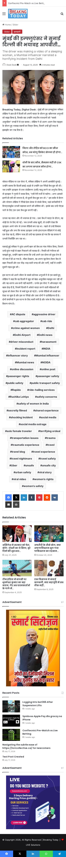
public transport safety (45, 383)
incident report (25, 348)
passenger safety (48, 376)
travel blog (18, 451)
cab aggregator (24, 321)
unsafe (29, 465)
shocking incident (22, 417)
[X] (16, 497)
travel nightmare (21, 458)
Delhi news (45, 334)
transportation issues (25, 438)
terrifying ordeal (50, 431)
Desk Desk (11, 65)
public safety (15, 383)
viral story (45, 472)
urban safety (23, 472)
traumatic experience (25, 444)
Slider (15, 24)
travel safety (48, 458)
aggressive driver (44, 314)
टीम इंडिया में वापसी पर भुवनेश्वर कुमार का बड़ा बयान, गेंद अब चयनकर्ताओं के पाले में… (16, 584)
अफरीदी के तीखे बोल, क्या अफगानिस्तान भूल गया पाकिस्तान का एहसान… (47, 548)
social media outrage (33, 424)
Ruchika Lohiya (19, 396)
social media (48, 417)
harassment (48, 341)
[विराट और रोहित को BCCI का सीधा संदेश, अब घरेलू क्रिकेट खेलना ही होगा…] (11, 152)
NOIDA (46, 362)
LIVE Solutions (33, 845)
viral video (19, 479)
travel (50, 444)
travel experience (44, 451)
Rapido (16, 389)
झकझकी (17, 31)
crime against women (26, 328)
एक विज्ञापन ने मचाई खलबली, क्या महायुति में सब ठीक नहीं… (48, 582)
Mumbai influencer (47, 355)
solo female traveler (19, 431)
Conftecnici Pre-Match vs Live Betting (27, 3)
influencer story (18, 355)
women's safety (33, 486)
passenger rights (18, 376)
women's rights (44, 479)
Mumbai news (25, 362)
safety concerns (47, 396)
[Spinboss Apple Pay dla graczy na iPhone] (11, 721)
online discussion (22, 369)
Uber (14, 465)
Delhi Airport (22, 334)
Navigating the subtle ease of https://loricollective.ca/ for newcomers (26, 746)
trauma (50, 438)
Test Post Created (13, 756)
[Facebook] (8, 497)
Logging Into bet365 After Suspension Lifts (37, 703)
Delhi (51, 328)
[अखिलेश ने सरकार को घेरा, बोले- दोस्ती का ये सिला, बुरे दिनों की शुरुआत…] (17, 533)
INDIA (46, 348)
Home (7, 24)
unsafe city (49, 465)
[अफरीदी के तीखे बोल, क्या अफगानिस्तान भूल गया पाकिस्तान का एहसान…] (49, 533)
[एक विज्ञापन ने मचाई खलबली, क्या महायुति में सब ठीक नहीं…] (49, 568)
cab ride (47, 321)
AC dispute (18, 314)
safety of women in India (33, 403)
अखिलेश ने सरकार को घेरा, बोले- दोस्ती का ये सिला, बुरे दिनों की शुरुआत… (16, 548)
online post (48, 369)
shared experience (47, 410)
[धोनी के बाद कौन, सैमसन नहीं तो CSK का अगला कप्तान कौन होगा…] (11, 166)
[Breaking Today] (18, 13)
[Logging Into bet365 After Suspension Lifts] (11, 706)
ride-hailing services (42, 389)
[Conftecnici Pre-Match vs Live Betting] (11, 735)
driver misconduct (21, 341)
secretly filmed (17, 410)
